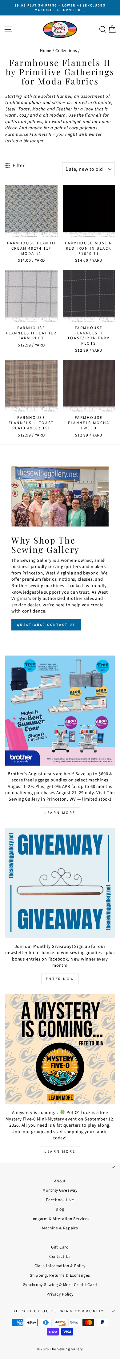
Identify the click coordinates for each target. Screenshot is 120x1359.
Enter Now (60, 979)
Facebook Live (60, 1200)
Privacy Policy (59, 1294)
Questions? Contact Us (46, 624)
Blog (60, 1209)
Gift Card (60, 1247)
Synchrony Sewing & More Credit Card (60, 1285)
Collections (66, 51)
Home (45, 51)
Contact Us (60, 1256)
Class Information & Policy (60, 1266)
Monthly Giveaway (60, 1190)
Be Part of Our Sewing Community (58, 1311)
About (60, 1181)
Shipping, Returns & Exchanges (60, 1275)
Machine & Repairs (60, 1228)
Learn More (60, 812)
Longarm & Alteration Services (60, 1219)
